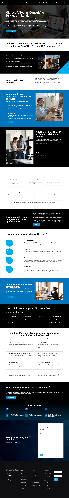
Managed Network (34, 473)
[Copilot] (54, 409)
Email (41, 437)
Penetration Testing (24, 488)
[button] (54, 2)
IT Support (33, 470)
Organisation (42, 445)
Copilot (22, 473)
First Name (42, 429)
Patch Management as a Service (35, 480)
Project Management (35, 476)
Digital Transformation (35, 478)
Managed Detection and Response (35, 483)
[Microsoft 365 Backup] (54, 415)
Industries (36, 2)
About (40, 2)
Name (55, 470)
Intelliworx (9, 18)
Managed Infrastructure (35, 472)
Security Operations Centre (25, 487)
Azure (22, 476)
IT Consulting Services (35, 475)
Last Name (42, 433)
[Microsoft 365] (33, 409)
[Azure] (33, 415)
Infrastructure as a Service (36, 485)
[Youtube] (10, 475)
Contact (45, 2)
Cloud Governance (24, 482)
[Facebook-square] (6, 475)
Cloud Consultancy (24, 479)
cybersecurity (43, 338)
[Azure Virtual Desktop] (15, 415)
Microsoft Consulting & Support (24, 470)
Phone (41, 441)
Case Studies (25, 2)
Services (19, 2)
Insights (30, 2)
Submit (41, 455)
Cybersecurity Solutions (24, 485)
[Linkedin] (8, 475)
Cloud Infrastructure (24, 484)
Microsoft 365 (26, 57)
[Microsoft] (15, 409)
